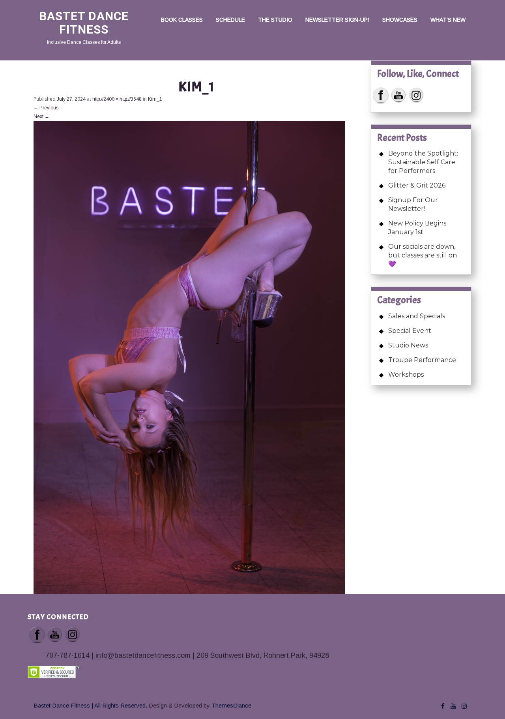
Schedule (230, 20)
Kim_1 (155, 99)
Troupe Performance (422, 360)
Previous (46, 108)
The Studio (275, 20)
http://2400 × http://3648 (117, 99)
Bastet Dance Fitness (84, 22)
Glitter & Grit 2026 (416, 185)
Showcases (399, 20)
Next (41, 116)
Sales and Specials (416, 316)
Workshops (406, 374)
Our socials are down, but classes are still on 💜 (422, 255)
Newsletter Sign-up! (337, 20)
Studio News (408, 345)
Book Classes (182, 20)
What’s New (448, 20)
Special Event (409, 330)
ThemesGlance (230, 705)
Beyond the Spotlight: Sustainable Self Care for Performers (423, 162)
